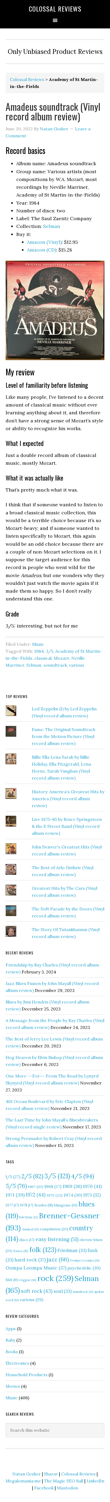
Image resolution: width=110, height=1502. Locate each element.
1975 (92, 1195)
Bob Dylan (28, 1217)
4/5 (82, 1176)
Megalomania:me (23, 1480)
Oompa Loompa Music (36, 1268)
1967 (35, 1186)
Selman (51, 226)
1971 (15, 1195)
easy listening (57, 1239)
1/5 (13, 1176)
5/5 (16, 1186)
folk (42, 1249)
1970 (92, 1186)
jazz (58, 1259)
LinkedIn (95, 1480)
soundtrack (55, 665)
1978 (26, 1205)
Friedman (72, 1250)
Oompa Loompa (85, 1260)
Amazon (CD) (41, 250)
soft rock (37, 1291)
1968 (52, 1186)
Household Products (27, 1374)
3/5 (49, 651)
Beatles (43, 1205)
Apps (11, 1328)
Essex (20, 1251)
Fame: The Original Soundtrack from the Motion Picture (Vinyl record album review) (63, 736)
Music (38, 644)
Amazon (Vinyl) (44, 242)
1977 (12, 1205)
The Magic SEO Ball (63, 1480)
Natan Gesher (26, 1474)
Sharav (51, 1474)
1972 (36, 1194)
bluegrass (65, 1205)
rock (55, 1278)
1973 (54, 1195)
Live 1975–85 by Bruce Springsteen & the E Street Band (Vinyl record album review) (67, 826)
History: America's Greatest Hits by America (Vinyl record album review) (68, 798)
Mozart (61, 658)
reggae (27, 1280)
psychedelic (83, 1268)
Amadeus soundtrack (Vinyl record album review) (53, 111)
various (76, 665)
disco (26, 1240)
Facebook (44, 1487)
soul (63, 1291)
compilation (54, 1229)
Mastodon (67, 1487)
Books (12, 1351)
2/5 (32, 1176)
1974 (73, 1195)
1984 (39, 651)
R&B (12, 1280)
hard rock (30, 1260)
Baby (10, 1340)
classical (43, 658)
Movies (13, 1386)
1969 (72, 1186)
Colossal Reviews (55, 8)
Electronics (17, 1363)
